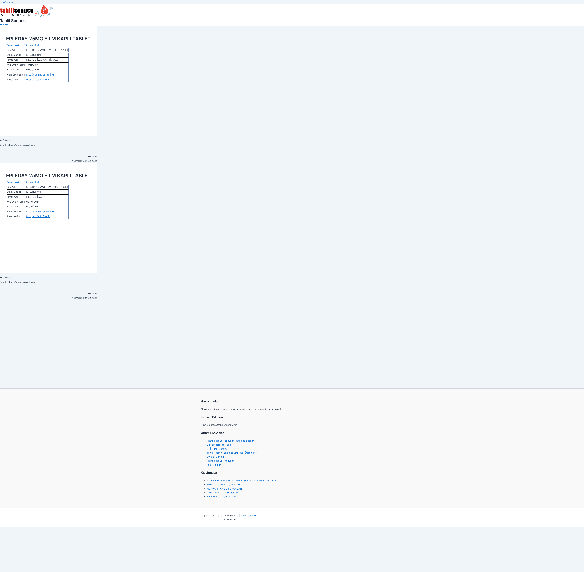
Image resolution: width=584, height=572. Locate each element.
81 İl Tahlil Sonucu (217, 448)
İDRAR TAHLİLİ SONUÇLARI (222, 492)
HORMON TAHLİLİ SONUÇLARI (224, 488)
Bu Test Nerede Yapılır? (220, 444)
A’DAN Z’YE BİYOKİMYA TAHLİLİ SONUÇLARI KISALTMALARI (241, 480)
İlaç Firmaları (214, 464)
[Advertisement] (48, 107)
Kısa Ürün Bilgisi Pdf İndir (40, 74)
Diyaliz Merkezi (215, 456)
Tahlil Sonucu (13, 20)
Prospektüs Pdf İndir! (38, 79)
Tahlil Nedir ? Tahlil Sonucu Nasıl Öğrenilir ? (232, 452)
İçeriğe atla (6, 1)
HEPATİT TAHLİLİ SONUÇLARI (224, 484)
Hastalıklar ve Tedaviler (220, 460)
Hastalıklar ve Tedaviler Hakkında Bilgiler (230, 440)
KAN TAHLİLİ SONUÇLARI (221, 496)
